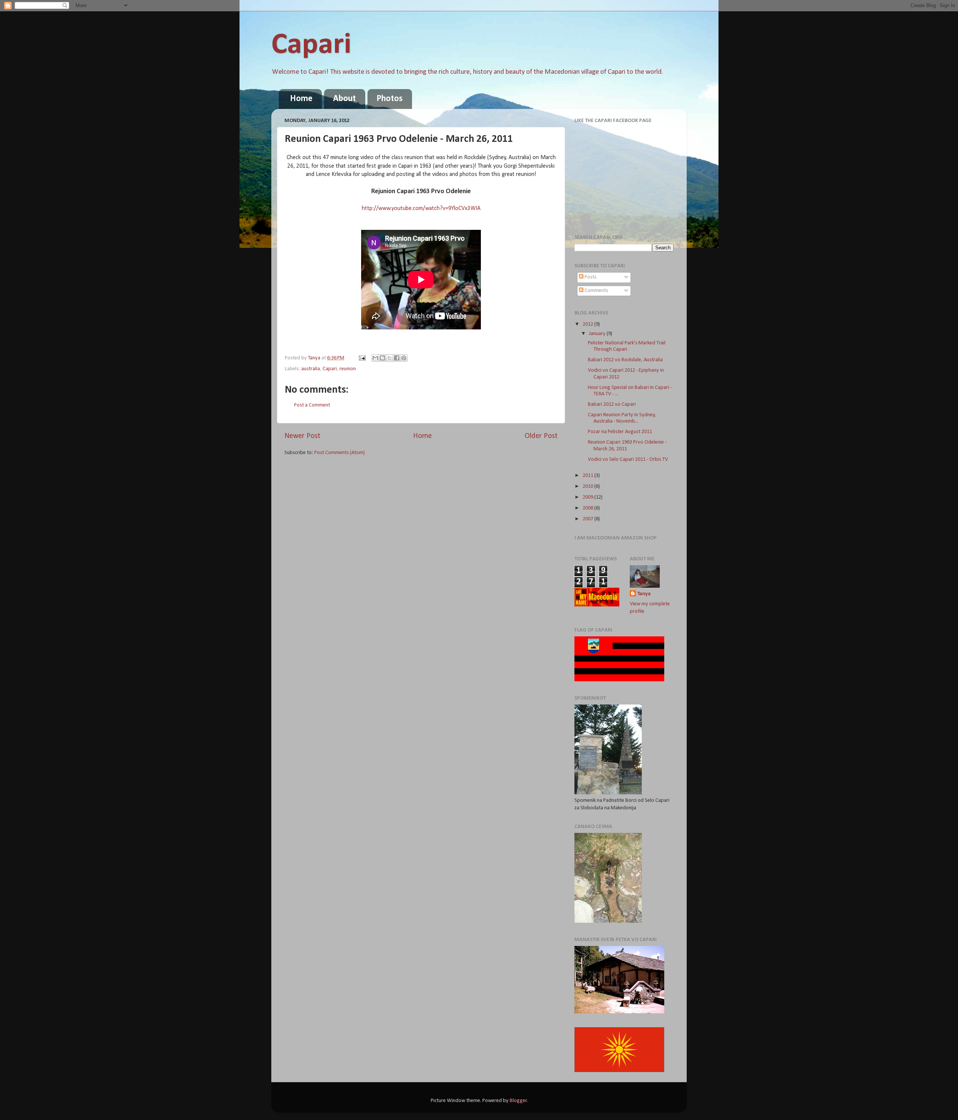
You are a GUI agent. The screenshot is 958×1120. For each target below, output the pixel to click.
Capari (311, 45)
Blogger (518, 1101)
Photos (389, 98)
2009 (588, 497)
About (344, 98)
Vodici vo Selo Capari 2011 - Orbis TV (628, 459)
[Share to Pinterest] (404, 358)
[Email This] (375, 358)
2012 (588, 324)
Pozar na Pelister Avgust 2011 (620, 432)
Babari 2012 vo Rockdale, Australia (625, 360)
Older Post (541, 436)
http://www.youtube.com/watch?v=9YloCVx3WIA (421, 208)
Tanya (644, 594)
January (598, 334)
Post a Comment (312, 405)
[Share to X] (389, 358)
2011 (588, 475)
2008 (588, 508)
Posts (590, 277)
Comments (595, 290)
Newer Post (302, 436)
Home (301, 98)
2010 (588, 486)
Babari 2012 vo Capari (612, 404)
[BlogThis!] (382, 358)
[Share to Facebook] (396, 358)
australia (310, 369)
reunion (347, 369)
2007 (588, 519)
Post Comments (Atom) (339, 453)
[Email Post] (361, 358)
